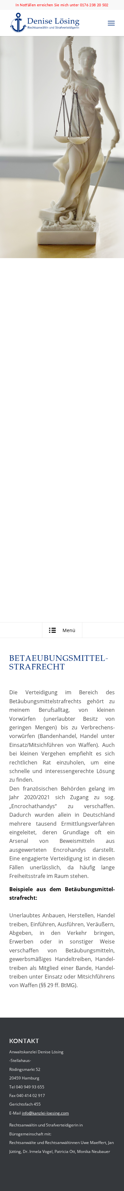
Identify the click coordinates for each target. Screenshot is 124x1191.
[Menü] (111, 23)
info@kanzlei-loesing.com (45, 1113)
